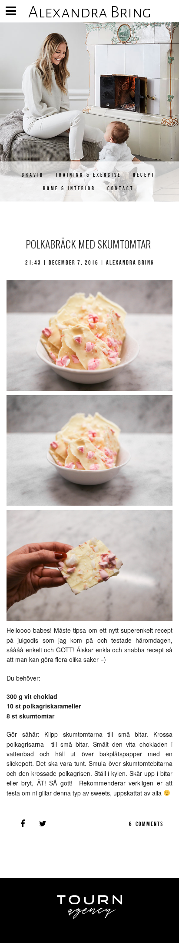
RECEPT (144, 175)
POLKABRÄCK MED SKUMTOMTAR (88, 244)
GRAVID (33, 175)
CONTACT (120, 188)
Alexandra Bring (89, 12)
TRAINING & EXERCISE (88, 175)
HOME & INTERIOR (69, 188)
